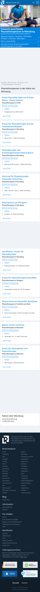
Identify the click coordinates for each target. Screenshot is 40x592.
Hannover (24, 466)
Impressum (6, 545)
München (24, 454)
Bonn (23, 473)
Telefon (7, 109)
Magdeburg (25, 488)
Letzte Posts (6, 500)
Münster (5, 476)
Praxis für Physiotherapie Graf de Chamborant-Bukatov (17, 125)
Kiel (3, 485)
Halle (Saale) (6, 488)
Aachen (23, 485)
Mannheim (5, 478)
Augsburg (24, 478)
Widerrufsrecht (7, 540)
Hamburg (5, 454)
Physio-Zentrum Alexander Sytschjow (19, 301)
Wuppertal (24, 471)
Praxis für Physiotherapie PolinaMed (19, 277)
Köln (3, 456)
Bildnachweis (6, 536)
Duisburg (24, 469)
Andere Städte (25, 493)
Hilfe (3, 527)
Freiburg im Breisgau (9, 490)
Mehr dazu (23, 557)
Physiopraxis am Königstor (14, 202)
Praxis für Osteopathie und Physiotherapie (14, 349)
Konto (4, 517)
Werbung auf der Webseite (11, 524)
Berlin (23, 452)
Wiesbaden (6, 481)
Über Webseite (7, 507)
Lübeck (4, 493)
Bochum (5, 471)
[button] (37, 37)
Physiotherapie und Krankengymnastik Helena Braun (17, 151)
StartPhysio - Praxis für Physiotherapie (12, 252)
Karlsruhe (24, 476)
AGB (3, 538)
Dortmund (24, 461)
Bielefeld (5, 473)
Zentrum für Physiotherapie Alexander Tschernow (15, 177)
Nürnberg (5, 469)
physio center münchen (13, 325)
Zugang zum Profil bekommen (12, 522)
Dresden (5, 466)
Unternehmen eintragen (10, 519)
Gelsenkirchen (7, 483)
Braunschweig (25, 483)
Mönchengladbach (27, 481)
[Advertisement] (20, 60)
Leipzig (4, 461)
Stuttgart (5, 459)
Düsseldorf (24, 459)
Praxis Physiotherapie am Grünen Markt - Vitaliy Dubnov (18, 98)
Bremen (23, 464)
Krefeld (23, 490)
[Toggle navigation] (37, 2)
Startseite (3, 82)
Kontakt (4, 510)
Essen (4, 464)
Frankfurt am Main (27, 456)
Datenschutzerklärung (9, 543)
